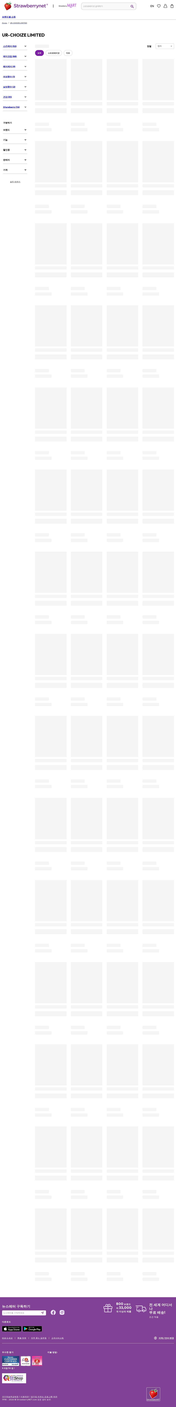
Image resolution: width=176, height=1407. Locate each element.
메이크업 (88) (10, 56)
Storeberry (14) (11, 107)
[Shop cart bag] (172, 6)
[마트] (67, 7)
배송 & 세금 (7, 1338)
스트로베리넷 (54, 53)
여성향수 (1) (9, 76)
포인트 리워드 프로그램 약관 (44, 1396)
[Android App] (33, 1331)
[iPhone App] (12, 1331)
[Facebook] (53, 1312)
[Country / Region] (152, 6)
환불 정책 (21, 1338)
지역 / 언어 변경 (166, 1338)
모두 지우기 (15, 182)
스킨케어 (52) (9, 46)
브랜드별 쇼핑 (9, 16)
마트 (68, 53)
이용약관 (25, 1396)
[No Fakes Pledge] (37, 1364)
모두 (39, 53)
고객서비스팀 (57, 1338)
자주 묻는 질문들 (39, 1338)
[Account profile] (165, 6)
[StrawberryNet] (25, 6)
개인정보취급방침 (10, 1396)
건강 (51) (7, 97)
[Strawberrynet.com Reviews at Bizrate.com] (10, 1365)
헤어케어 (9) (9, 66)
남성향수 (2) (9, 86)
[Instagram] (62, 1312)
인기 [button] (160, 46)
